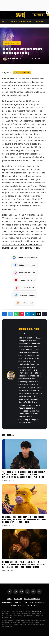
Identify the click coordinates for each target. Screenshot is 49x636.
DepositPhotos (7, 618)
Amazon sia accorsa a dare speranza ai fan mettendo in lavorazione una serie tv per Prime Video (23, 244)
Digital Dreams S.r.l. (34, 611)
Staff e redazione (32, 599)
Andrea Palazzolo (17, 59)
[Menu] (3, 14)
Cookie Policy (32, 605)
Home (9, 599)
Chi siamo (18, 599)
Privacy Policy (17, 605)
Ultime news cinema (12, 43)
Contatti (19, 602)
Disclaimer (39, 602)
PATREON (38, 15)
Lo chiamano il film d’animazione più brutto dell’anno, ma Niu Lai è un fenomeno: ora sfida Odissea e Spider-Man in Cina (24, 519)
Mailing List (7, 602)
